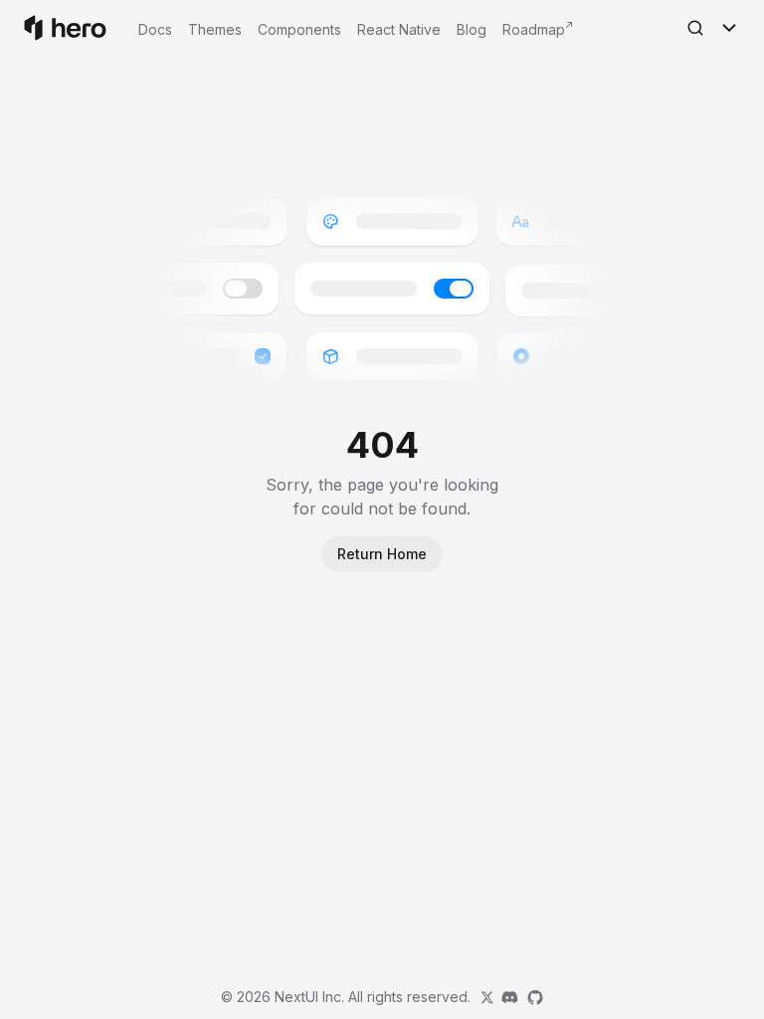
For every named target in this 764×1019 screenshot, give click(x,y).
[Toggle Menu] (729, 28)
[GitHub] (535, 997)
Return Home (382, 553)
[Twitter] (487, 997)
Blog (471, 29)
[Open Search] (695, 28)
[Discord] (509, 997)
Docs (155, 29)
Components (299, 29)
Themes (215, 29)
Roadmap (533, 29)
